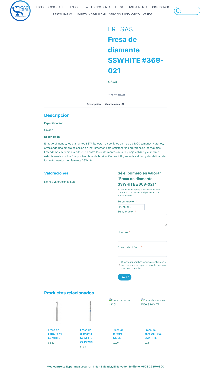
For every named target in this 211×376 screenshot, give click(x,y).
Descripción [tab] (94, 104)
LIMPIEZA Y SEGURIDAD (91, 14)
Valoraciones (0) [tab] (114, 104)
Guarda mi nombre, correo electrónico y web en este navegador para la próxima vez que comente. (143, 265)
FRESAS (120, 7)
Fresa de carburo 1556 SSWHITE (153, 333)
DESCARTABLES (57, 7)
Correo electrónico (130, 247)
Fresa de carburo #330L (118, 333)
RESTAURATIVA (63, 14)
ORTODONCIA (161, 7)
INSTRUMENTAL (139, 7)
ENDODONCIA (79, 7)
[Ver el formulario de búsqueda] (187, 11)
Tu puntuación (127, 201)
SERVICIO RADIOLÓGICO (124, 14)
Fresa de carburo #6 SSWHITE (55, 333)
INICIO (40, 7)
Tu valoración (127, 211)
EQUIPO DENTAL (101, 7)
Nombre (124, 232)
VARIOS (147, 14)
